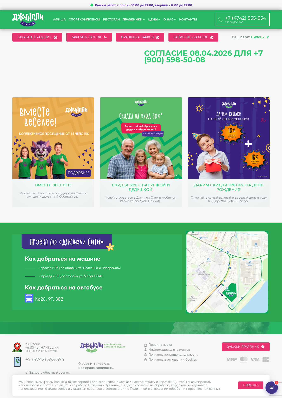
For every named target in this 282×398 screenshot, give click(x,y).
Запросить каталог (190, 37)
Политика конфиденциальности (173, 354)
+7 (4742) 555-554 (44, 359)
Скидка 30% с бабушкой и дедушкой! (141, 187)
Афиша (59, 19)
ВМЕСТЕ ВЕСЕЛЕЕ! (53, 185)
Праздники (132, 19)
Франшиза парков (137, 37)
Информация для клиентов (169, 350)
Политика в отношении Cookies (172, 359)
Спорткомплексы (84, 19)
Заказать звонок (86, 37)
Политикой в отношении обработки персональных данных (175, 389)
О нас (168, 19)
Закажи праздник (243, 347)
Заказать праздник (34, 37)
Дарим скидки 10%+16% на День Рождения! (228, 187)
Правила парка (160, 345)
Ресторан (111, 19)
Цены (153, 19)
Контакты (188, 19)
